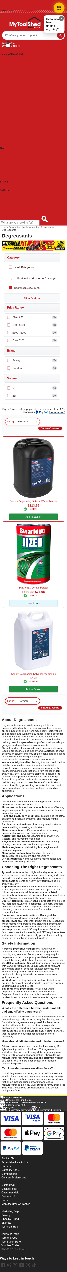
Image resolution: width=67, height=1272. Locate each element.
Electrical (5, 79)
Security (4, 128)
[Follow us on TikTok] (34, 1265)
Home (3, 1)
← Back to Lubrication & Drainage (35, 278)
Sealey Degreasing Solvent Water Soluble (33, 501)
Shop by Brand (8, 198)
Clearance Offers (9, 207)
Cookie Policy (9, 1188)
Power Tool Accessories (13, 119)
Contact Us (6, 210)
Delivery (4, 3)
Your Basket (8, 42)
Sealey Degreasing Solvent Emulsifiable (33, 673)
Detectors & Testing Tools (14, 76)
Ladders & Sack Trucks (13, 99)
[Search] (60, 35)
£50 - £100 (34, 325)
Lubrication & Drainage (41, 227)
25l (34, 395)
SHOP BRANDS (9, 153)
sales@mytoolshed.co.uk (11, 13)
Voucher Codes (10, 1245)
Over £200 (34, 340)
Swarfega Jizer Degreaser (33, 587)
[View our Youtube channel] (21, 1265)
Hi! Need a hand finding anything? (52, 24)
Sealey (34, 360)
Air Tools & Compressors (14, 59)
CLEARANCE (7, 162)
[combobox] (29, 35)
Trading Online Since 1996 (23, 1103)
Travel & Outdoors (10, 136)
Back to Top (8, 1158)
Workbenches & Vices (12, 142)
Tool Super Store (11, 1241)
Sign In (3, 9)
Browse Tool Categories (13, 196)
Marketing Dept (10, 1211)
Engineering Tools (10, 82)
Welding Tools (8, 139)
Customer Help (8, 213)
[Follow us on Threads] (9, 1265)
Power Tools (7, 122)
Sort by (10, 421)
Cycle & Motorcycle (11, 70)
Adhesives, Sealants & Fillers (16, 56)
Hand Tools (6, 93)
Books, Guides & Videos (13, 65)
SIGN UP (5, 165)
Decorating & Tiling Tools (14, 73)
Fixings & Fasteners (11, 88)
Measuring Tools (9, 110)
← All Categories (24, 267)
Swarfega (34, 368)
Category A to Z (9, 150)
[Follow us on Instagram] (28, 1265)
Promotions (6, 204)
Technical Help (9, 1226)
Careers (6, 1166)
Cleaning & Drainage (11, 68)
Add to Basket (33, 516)
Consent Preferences (13, 1177)
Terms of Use (9, 1237)
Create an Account (8, 7)
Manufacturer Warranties (15, 1204)
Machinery (6, 105)
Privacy (5, 1215)
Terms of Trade (10, 1234)
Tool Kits (5, 133)
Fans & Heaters (9, 85)
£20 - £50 (34, 317)
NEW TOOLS (7, 156)
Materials (5, 108)
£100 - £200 (34, 332)
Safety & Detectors (10, 125)
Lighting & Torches (10, 102)
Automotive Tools (9, 62)
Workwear (6, 145)
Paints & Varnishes (10, 113)
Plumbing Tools (8, 116)
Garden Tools (7, 90)
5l (34, 388)
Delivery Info (8, 1196)
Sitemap (6, 1222)
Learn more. (56, 412)
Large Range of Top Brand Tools (15, 1098)
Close (3, 148)
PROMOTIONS (8, 159)
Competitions (9, 1173)
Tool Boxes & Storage (12, 130)
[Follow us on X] (15, 1265)
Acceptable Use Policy (14, 1162)
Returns (4, 5)
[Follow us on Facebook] (3, 1265)
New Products (8, 201)
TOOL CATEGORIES (12, 50)
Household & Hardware (13, 96)
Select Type (33, 603)
